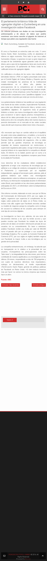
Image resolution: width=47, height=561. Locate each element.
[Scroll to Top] (43, 555)
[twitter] (23, 2)
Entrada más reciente (10, 285)
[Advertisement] (8, 373)
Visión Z (10, 320)
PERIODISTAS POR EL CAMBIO (19, 554)
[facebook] (18, 2)
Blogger (28, 559)
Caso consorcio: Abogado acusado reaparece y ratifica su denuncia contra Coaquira (26, 16)
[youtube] (28, 2)
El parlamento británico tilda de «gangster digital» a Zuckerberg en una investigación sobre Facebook (23, 24)
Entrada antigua (39, 285)
